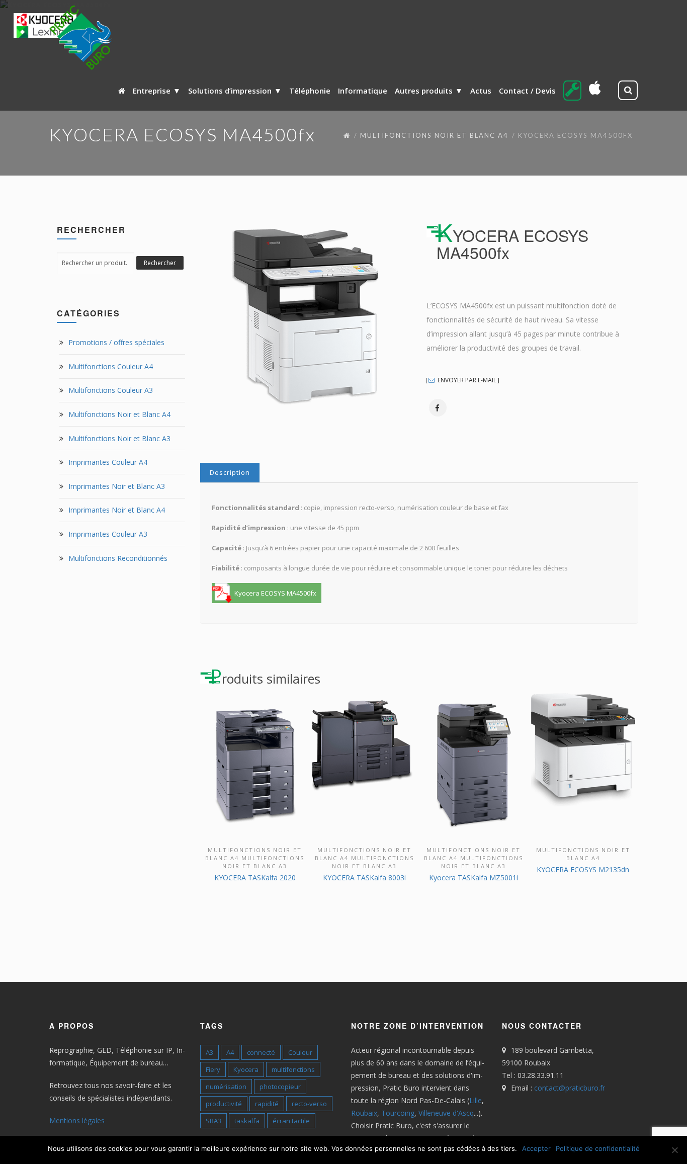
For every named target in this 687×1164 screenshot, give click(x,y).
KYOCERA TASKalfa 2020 (255, 877)
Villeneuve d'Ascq (446, 1113)
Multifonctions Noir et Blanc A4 (434, 135)
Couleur (300, 1052)
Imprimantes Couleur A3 (107, 534)
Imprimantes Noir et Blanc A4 (116, 510)
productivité (224, 1103)
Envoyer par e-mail (466, 380)
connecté (261, 1052)
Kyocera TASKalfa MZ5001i (473, 877)
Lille (475, 1100)
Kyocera (246, 1069)
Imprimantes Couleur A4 (107, 462)
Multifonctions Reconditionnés (117, 558)
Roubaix (364, 1113)
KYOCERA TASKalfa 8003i (364, 877)
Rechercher (160, 263)
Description (230, 472)
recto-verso (309, 1103)
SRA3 (213, 1120)
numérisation (226, 1086)
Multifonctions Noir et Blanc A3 (119, 438)
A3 (209, 1052)
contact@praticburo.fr (569, 1088)
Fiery (213, 1069)
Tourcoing (397, 1113)
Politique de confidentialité (598, 1148)
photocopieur (280, 1086)
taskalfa (247, 1120)
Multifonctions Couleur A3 (110, 390)
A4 (230, 1052)
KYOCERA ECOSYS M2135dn (583, 869)
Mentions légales (77, 1120)
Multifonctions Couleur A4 (110, 366)
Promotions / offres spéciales (116, 342)
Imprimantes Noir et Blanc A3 (116, 486)
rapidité (267, 1103)
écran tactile (291, 1120)
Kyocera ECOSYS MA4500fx (275, 593)
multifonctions (293, 1069)
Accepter (536, 1148)
